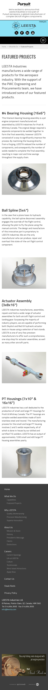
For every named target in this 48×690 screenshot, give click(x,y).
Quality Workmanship (15, 513)
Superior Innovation (15, 520)
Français (42, 22)
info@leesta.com (9, 609)
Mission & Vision (13, 530)
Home (4, 46)
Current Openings (14, 554)
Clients (9, 541)
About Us (8, 527)
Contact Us (9, 578)
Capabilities (11, 499)
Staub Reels (9, 586)
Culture (10, 561)
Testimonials (12, 565)
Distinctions (11, 544)
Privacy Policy (10, 593)
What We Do (13, 46)
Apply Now (11, 571)
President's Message (15, 537)
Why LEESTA (10, 510)
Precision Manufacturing (16, 516)
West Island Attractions (16, 568)
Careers (7, 551)
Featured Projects (14, 503)
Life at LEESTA (12, 558)
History (10, 534)
